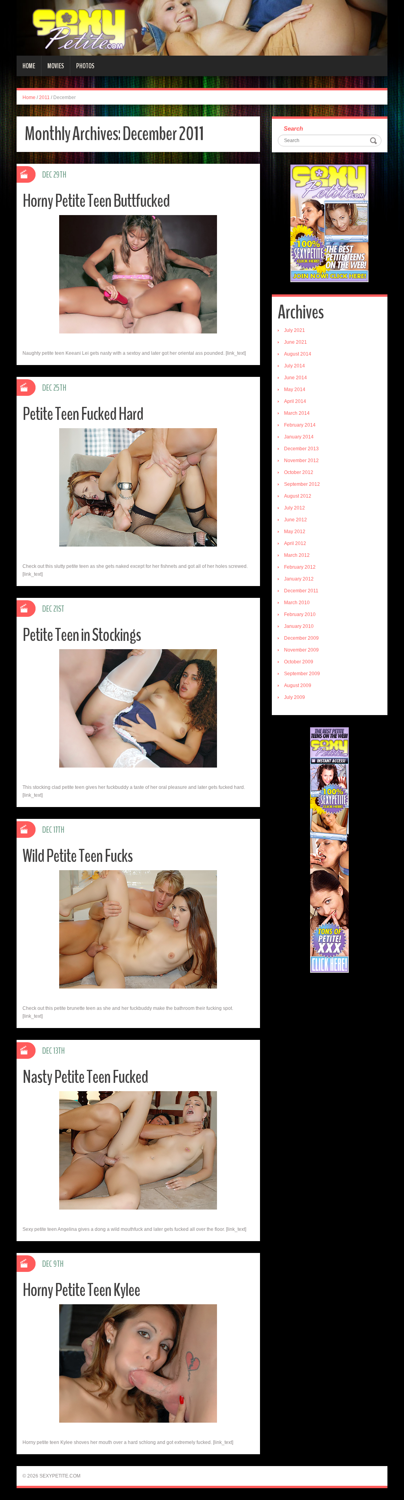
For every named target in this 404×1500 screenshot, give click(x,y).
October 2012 (298, 472)
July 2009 (294, 697)
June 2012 (295, 519)
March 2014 (297, 413)
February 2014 (300, 425)
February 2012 (300, 567)
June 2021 (295, 342)
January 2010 (299, 626)
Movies (55, 66)
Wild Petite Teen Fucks (77, 856)
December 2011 (301, 591)
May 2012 (294, 531)
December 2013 (301, 448)
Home (28, 66)
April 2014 (295, 401)
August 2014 (297, 354)
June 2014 (295, 377)
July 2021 (294, 330)
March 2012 (297, 555)
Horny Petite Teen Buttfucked (96, 201)
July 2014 (294, 366)
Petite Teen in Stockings (81, 635)
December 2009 (301, 638)
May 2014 (294, 389)
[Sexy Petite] (202, 27)
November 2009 (301, 650)
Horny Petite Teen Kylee (81, 1290)
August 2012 (297, 496)
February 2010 (300, 614)
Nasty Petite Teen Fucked (85, 1077)
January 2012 (299, 579)
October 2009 (298, 662)
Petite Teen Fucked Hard (82, 414)
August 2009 (297, 685)
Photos (85, 66)
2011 (44, 97)
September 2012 (302, 484)
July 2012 (294, 508)
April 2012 (295, 543)
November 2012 (301, 460)
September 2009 (302, 673)
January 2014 (299, 437)
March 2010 (297, 602)
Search (293, 128)
